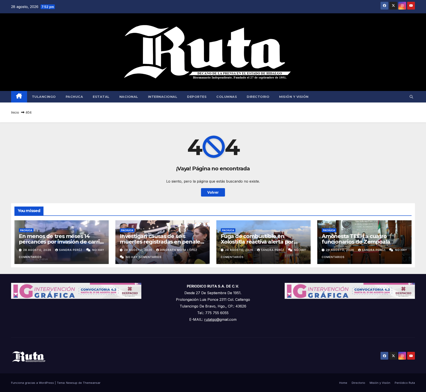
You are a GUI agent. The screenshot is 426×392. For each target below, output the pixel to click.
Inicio (15, 112)
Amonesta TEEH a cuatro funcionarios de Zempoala (356, 239)
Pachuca (74, 97)
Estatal (101, 97)
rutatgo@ (212, 319)
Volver (213, 192)
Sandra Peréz (71, 250)
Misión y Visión (294, 97)
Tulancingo (44, 97)
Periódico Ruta (405, 382)
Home (343, 382)
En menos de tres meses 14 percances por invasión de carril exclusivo (60, 241)
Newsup (71, 382)
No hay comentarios (144, 257)
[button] (411, 97)
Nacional (128, 97)
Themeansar (92, 382)
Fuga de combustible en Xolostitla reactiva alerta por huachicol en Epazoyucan (257, 241)
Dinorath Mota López (178, 250)
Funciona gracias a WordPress (33, 382)
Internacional (163, 97)
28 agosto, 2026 (37, 250)
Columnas (226, 97)
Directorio (258, 97)
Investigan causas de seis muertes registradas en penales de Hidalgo (161, 241)
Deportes (197, 97)
